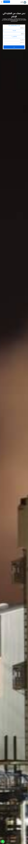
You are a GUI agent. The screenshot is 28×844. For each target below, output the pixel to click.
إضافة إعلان (6, 1)
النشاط (14, 30)
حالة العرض (14, 36)
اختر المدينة (22, 39)
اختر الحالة (23, 33)
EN (21, 2)
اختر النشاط (22, 27)
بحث (14, 47)
